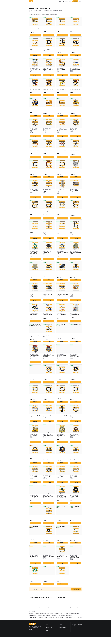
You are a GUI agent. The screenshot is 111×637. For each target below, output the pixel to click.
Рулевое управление (32, 615)
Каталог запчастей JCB (32, 4)
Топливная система (41, 615)
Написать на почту (63, 627)
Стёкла (61, 613)
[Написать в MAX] (34, 630)
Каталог (60, 1)
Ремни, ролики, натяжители (49, 617)
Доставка (66, 1)
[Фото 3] (35, 25)
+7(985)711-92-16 (62, 625)
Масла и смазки (41, 617)
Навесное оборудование (60, 617)
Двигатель (54, 615)
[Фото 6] (64, 228)
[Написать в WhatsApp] (30, 630)
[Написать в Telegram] (32, 630)
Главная (47, 624)
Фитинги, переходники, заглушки (71, 617)
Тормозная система (69, 615)
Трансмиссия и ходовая (33, 617)
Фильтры (31, 613)
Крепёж (79, 617)
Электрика (56, 613)
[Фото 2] (76, 25)
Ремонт (63, 1)
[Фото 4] (36, 25)
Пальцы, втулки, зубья (75, 613)
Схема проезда (74, 627)
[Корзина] (79, 1)
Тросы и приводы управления (39, 613)
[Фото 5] (50, 25)
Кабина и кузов (67, 613)
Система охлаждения (61, 615)
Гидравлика (48, 615)
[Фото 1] (33, 25)
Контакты (70, 1)
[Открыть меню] (81, 1)
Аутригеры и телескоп (49, 613)
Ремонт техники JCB (49, 627)
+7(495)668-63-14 (62, 626)
